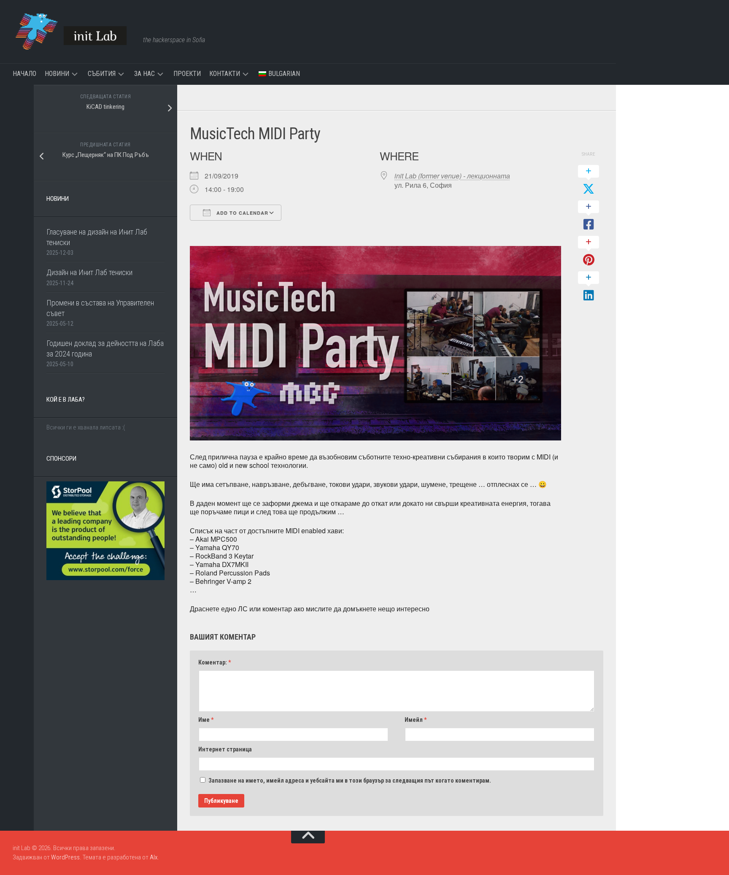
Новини (57, 74)
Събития (102, 74)
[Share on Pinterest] (588, 251)
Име (205, 719)
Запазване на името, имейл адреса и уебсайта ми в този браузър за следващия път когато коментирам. (349, 780)
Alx (153, 857)
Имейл (416, 719)
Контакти (224, 74)
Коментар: (214, 662)
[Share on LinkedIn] (588, 286)
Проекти (187, 74)
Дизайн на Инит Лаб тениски (89, 272)
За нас (144, 74)
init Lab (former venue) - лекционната (452, 176)
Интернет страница (225, 749)
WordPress (65, 857)
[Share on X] (588, 180)
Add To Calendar (241, 213)
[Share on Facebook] (588, 216)
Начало (24, 74)
